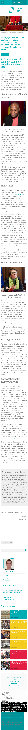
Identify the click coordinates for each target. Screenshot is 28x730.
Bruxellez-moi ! (14, 686)
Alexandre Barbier (11, 572)
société (7, 592)
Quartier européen (14, 682)
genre (4, 592)
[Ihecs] (5, 703)
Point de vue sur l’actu (14, 677)
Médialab (14, 684)
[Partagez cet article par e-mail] (4, 600)
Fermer (3, 729)
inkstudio (11, 696)
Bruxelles (11, 590)
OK (16, 711)
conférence (16, 590)
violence (11, 592)
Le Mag (14, 679)
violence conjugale (18, 592)
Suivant (21, 550)
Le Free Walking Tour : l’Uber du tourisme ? (12, 718)
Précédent (7, 550)
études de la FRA (18, 194)
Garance (13, 438)
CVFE (11, 228)
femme (20, 590)
